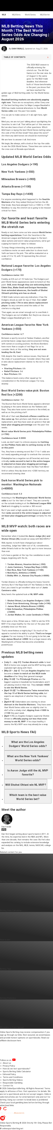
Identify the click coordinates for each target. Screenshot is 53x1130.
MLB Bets (16, 15)
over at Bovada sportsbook (22, 149)
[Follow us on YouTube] (17, 1060)
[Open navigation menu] (47, 5)
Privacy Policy (9, 1066)
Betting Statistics (8, 998)
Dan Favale (18, 48)
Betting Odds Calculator (10, 910)
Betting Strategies (8, 881)
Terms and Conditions (13, 1077)
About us (7, 1063)
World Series (30, 15)
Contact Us (8, 1085)
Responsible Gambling (12, 1083)
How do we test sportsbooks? (16, 1068)
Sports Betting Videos (13, 1080)
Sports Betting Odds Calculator (17, 1071)
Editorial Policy (9, 1074)
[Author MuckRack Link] (3, 830)
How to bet (5, 939)
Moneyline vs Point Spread (12, 1027)
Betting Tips (5, 969)
